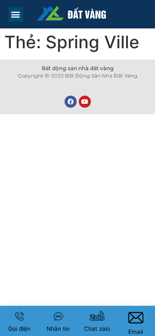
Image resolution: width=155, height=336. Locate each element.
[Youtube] (85, 102)
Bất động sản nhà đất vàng (78, 68)
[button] (16, 14)
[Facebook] (71, 102)
